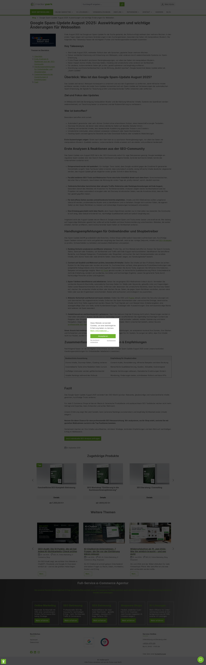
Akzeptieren (103, 336)
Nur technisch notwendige (94, 341)
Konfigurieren (111, 340)
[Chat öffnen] (200, 659)
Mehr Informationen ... (99, 331)
